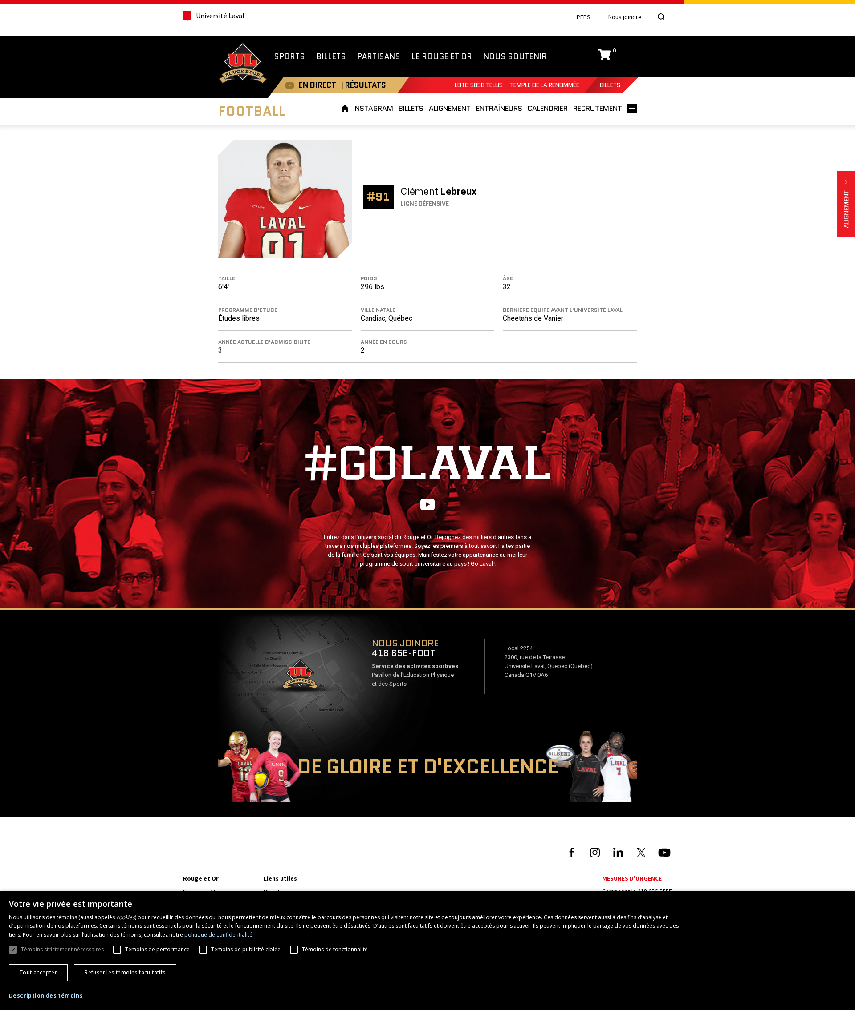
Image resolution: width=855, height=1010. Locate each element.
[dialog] (427, 950)
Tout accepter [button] (38, 972)
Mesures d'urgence (632, 878)
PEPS (583, 17)
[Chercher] (661, 17)
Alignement (846, 204)
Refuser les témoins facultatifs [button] (125, 972)
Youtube (290, 85)
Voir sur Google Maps (300, 677)
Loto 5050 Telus (479, 85)
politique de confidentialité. (219, 934)
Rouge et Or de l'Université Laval (242, 64)
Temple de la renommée (544, 85)
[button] (46, 995)
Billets (610, 85)
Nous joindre (625, 17)
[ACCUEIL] (346, 108)
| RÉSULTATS (363, 85)
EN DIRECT (317, 85)
